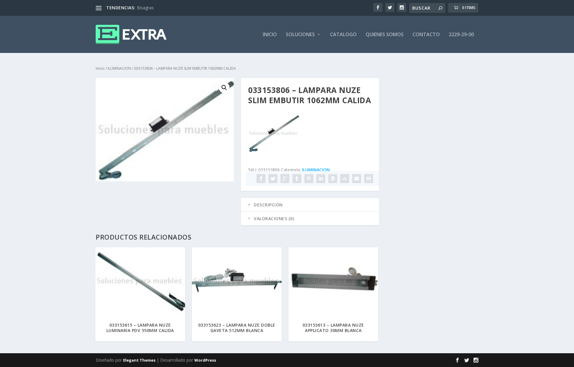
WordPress (205, 360)
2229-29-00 (461, 35)
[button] (224, 87)
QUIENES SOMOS (385, 35)
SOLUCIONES (300, 35)
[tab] (310, 205)
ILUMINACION (119, 68)
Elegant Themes (139, 360)
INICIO (270, 35)
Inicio (100, 68)
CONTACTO (426, 35)
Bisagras (145, 7)
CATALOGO (343, 35)
